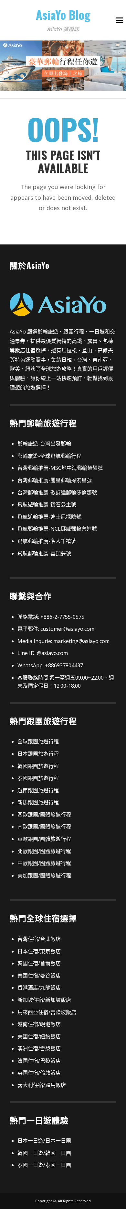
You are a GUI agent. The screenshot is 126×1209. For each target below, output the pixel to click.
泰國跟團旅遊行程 (38, 778)
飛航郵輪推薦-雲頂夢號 (44, 553)
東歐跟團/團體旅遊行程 (44, 838)
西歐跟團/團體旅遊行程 (44, 814)
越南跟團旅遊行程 (38, 790)
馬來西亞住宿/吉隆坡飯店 (46, 1012)
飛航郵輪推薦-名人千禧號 (46, 541)
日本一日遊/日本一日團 (44, 1140)
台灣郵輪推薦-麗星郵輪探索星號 (54, 480)
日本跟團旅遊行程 (38, 753)
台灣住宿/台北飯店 (39, 939)
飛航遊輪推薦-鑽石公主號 (46, 504)
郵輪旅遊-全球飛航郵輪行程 (49, 455)
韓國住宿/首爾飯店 (39, 963)
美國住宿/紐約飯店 (39, 1036)
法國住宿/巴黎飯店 (39, 1060)
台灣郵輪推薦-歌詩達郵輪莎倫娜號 (57, 492)
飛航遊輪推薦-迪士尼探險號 (49, 516)
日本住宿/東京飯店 (39, 951)
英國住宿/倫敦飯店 (39, 1072)
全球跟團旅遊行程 (38, 741)
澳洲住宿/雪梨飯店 (39, 1048)
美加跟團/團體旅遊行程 (44, 875)
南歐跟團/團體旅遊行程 (44, 826)
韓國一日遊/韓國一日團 (44, 1153)
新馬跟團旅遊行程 (38, 802)
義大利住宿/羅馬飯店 (41, 1085)
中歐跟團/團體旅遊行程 (44, 863)
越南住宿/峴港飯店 (39, 1024)
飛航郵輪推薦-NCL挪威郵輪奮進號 (57, 528)
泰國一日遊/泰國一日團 (44, 1165)
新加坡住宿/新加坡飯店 (44, 999)
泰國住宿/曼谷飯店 (39, 975)
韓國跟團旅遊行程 (38, 766)
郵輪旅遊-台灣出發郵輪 (44, 443)
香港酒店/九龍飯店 (39, 987)
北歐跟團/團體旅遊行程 (44, 851)
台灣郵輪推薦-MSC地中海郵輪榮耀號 (60, 467)
